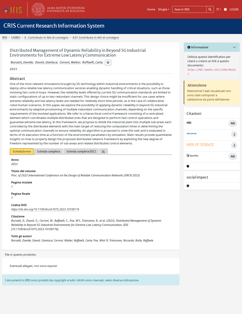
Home (151, 9)
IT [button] (217, 9)
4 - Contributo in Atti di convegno (46, 37)
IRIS (4, 37)
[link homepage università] (57, 9)
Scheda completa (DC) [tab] (81, 151)
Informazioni (199, 47)
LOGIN (234, 9)
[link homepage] (13, 9)
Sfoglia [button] (162, 9)
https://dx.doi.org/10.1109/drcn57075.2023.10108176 (45, 209)
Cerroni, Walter (69, 62)
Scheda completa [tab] (48, 151)
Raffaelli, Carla (92, 62)
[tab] (103, 151)
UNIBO (15, 37)
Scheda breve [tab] (22, 151)
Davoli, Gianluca (46, 62)
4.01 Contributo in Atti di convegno (95, 37)
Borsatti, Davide (21, 62)
